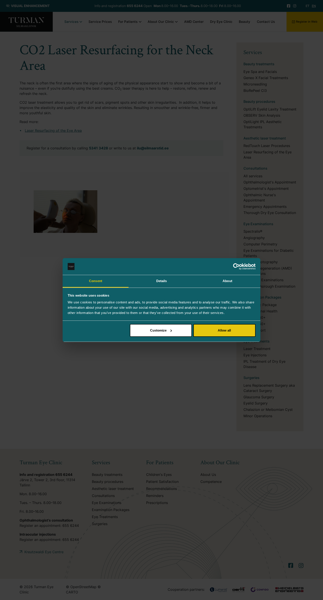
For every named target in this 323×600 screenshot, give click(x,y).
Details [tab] (161, 281)
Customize (158, 330)
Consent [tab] (95, 281)
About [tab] (227, 281)
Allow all (224, 330)
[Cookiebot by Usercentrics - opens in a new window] (236, 266)
